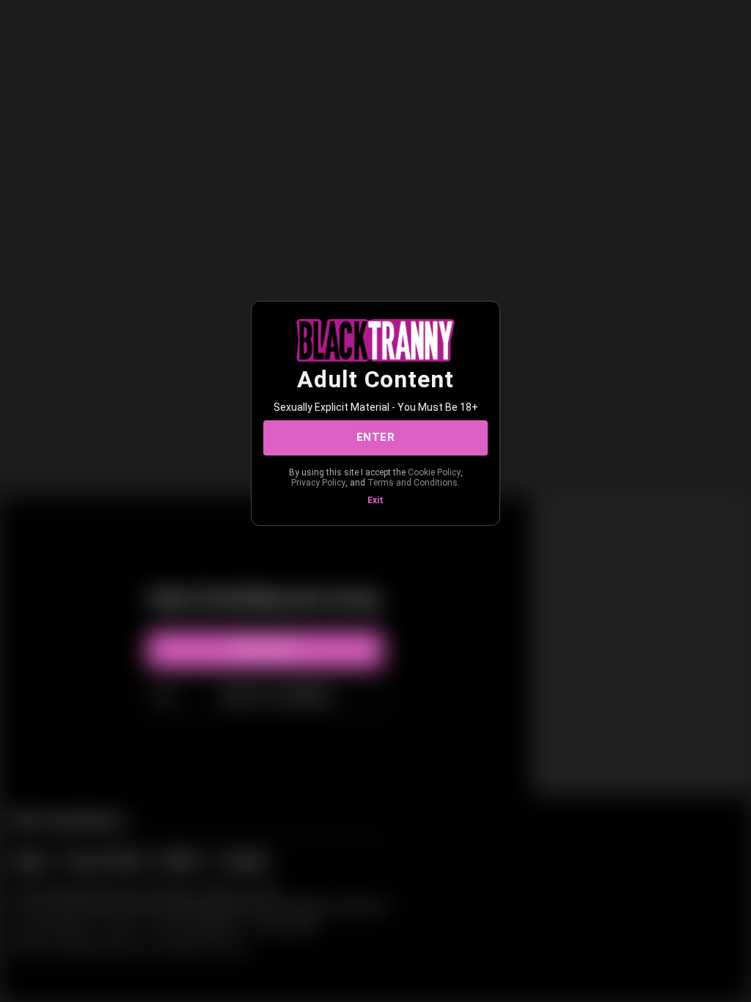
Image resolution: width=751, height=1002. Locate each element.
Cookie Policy (434, 472)
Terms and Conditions (412, 483)
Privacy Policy (318, 483)
